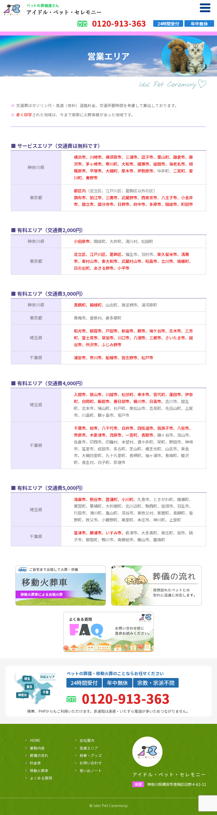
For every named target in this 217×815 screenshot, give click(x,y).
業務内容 (37, 748)
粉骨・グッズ (91, 755)
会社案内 (87, 740)
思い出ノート (91, 770)
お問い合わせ (91, 762)
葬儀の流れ (39, 755)
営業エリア (89, 748)
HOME (35, 740)
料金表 (35, 762)
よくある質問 (41, 778)
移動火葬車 (39, 770)
